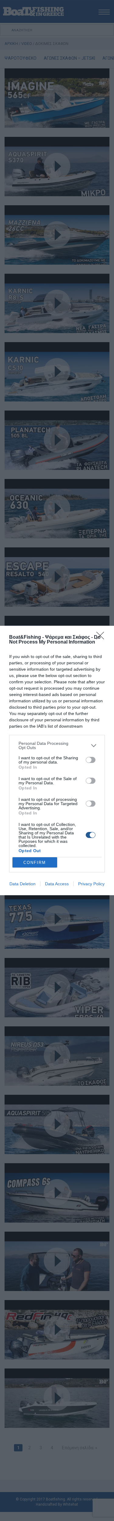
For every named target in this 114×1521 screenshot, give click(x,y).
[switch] (90, 760)
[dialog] (57, 760)
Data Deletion (22, 883)
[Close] (102, 637)
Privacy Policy (91, 883)
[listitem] (57, 745)
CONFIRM (34, 862)
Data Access (57, 883)
